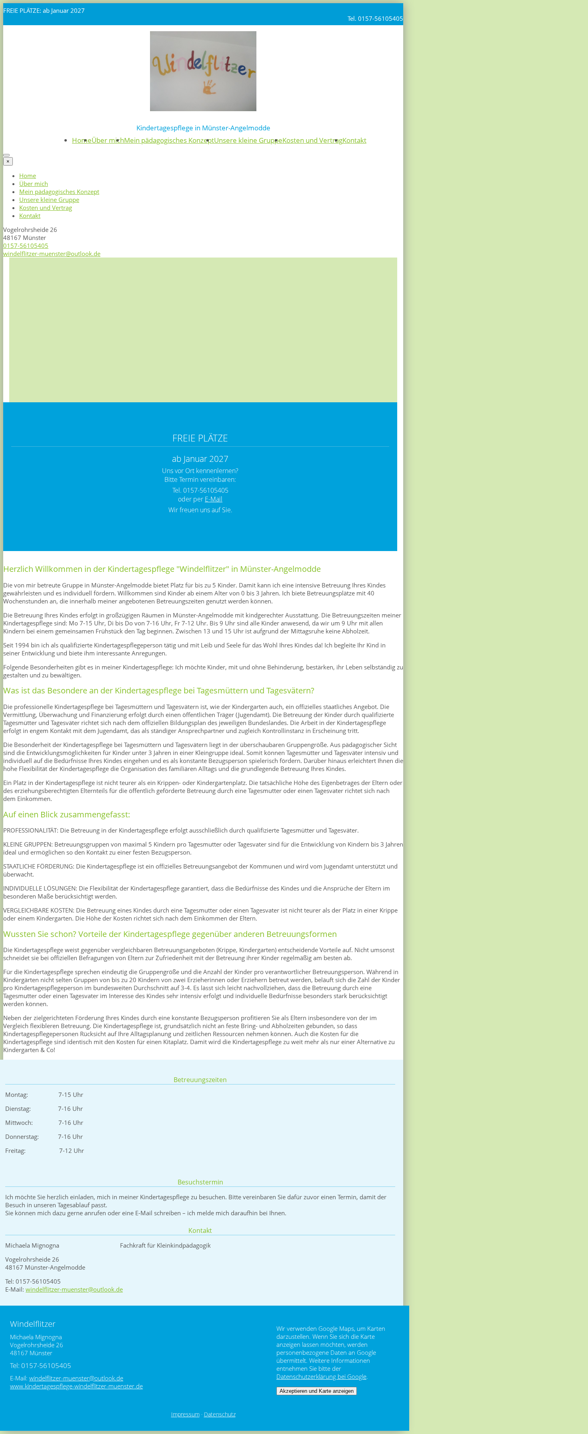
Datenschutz (220, 1414)
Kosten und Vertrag (312, 140)
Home (82, 140)
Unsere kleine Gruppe (248, 140)
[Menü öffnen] (6, 155)
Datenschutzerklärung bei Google (321, 1376)
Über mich (108, 140)
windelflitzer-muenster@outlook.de (51, 254)
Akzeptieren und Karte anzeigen (317, 1391)
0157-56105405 (25, 246)
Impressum (185, 1414)
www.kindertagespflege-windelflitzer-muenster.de (76, 1386)
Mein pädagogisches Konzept (169, 140)
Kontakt (354, 140)
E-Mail (213, 499)
